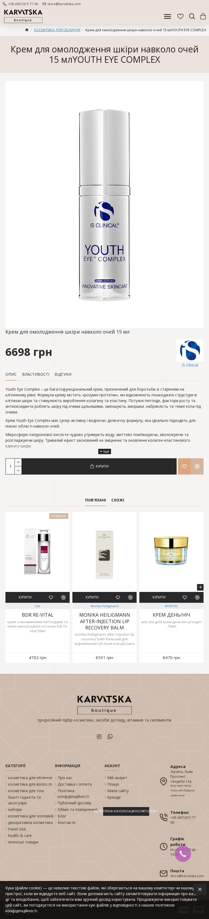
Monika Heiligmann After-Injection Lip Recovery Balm (104, 621)
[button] (8, 587)
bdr (37, 606)
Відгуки (63, 374)
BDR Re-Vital (38, 615)
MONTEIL (171, 606)
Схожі (117, 500)
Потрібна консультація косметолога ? (126, 811)
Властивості (35, 374)
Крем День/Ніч (171, 615)
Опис (11, 374)
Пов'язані (95, 500)
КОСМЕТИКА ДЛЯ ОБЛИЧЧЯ (57, 29)
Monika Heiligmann (105, 606)
